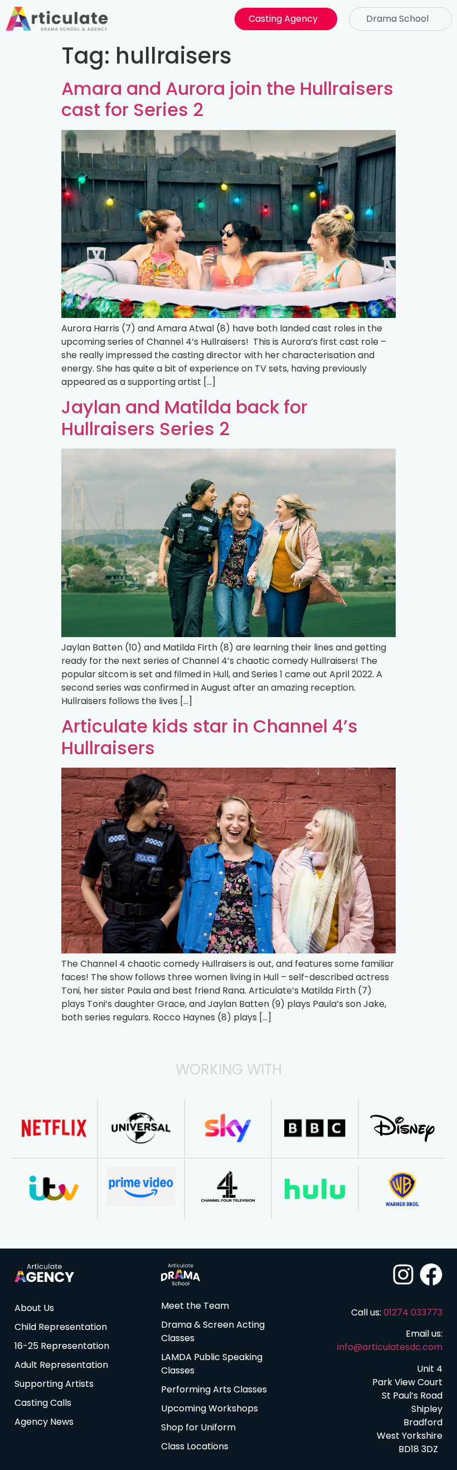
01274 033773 (413, 1312)
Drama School (397, 18)
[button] (286, 19)
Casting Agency (283, 18)
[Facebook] (431, 1274)
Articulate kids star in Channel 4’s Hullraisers (209, 737)
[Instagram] (403, 1274)
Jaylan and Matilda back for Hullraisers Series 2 (184, 417)
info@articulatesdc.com (390, 1347)
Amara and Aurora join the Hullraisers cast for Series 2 (227, 99)
